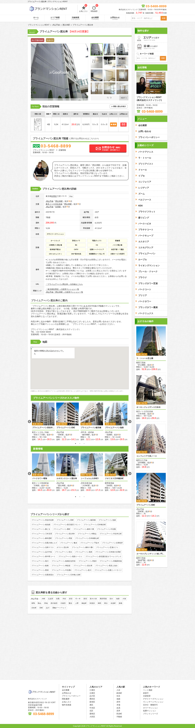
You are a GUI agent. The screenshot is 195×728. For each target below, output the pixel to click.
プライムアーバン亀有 (68, 543)
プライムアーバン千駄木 (89, 543)
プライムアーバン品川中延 (41, 552)
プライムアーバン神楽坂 (61, 565)
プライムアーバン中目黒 (106, 529)
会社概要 (95, 18)
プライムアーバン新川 (82, 570)
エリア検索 (55, 18)
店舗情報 (62, 150)
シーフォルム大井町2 (89, 478)
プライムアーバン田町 (66, 427)
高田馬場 (103, 599)
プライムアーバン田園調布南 (110, 561)
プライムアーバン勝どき (40, 529)
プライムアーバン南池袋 (40, 524)
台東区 (92, 693)
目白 (111, 599)
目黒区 (54, 196)
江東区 (92, 690)
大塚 (124, 599)
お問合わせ (115, 18)
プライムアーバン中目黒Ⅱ (61, 570)
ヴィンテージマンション (153, 702)
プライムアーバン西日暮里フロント (67, 524)
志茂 (118, 708)
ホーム (36, 18)
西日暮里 (54, 603)
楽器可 (146, 693)
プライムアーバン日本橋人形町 (69, 575)
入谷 (118, 690)
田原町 (119, 713)
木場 (118, 705)
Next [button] (129, 421)
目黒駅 (58, 207)
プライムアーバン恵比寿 (82, 565)
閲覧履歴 (94, 8)
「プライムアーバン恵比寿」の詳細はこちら (64, 284)
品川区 (92, 696)
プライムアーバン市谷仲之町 (110, 534)
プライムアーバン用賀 (63, 538)
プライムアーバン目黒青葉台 (42, 575)
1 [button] (75, 443)
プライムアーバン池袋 (114, 427)
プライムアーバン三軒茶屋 (41, 534)
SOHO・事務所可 (150, 705)
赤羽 (118, 702)
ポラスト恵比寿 (63, 547)
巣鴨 (33, 603)
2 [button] (79, 443)
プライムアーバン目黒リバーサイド (108, 570)
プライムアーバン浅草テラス (42, 547)
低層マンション (149, 710)
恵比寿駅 (59, 201)
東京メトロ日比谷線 (54, 204)
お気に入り (83, 8)
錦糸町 (119, 693)
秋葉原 (92, 603)
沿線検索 (75, 18)
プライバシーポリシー (71, 696)
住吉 (118, 696)
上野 (77, 603)
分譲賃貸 (146, 696)
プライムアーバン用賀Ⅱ (88, 561)
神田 (99, 603)
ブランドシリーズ (150, 713)
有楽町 (113, 603)
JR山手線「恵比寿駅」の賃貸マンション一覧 (64, 292)
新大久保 (93, 599)
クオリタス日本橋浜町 (114, 478)
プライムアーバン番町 (61, 529)
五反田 (50, 599)
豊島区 (92, 713)
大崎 (43, 599)
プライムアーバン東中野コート (43, 556)
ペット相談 (147, 690)
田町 (41, 608)
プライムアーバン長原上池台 (106, 565)
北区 (91, 710)
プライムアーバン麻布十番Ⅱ (82, 547)
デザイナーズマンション (153, 699)
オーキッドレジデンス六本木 (148, 407)
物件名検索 (66, 705)
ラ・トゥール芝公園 (144, 358)
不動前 (119, 716)
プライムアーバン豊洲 (40, 570)
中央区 (92, 708)
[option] (43, 421)
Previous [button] (29, 421)
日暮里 (63, 603)
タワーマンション (150, 708)
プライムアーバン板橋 (40, 565)
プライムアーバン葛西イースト (70, 556)
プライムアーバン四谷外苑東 (43, 427)
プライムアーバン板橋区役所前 (64, 561)
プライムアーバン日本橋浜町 (95, 524)
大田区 (92, 716)
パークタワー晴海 (39, 478)
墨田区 (92, 699)
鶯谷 (70, 603)
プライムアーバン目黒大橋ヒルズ (44, 543)
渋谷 (64, 599)
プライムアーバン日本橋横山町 (87, 538)
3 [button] (84, 443)
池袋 (117, 599)
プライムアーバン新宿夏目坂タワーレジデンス (103, 556)
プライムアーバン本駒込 (87, 534)
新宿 (85, 599)
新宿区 (92, 702)
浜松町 (34, 608)
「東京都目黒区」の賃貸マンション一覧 (62, 289)
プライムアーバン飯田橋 (91, 427)
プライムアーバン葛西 (83, 552)
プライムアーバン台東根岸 (112, 543)
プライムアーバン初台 (63, 552)
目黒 (58, 599)
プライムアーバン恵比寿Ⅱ (65, 534)
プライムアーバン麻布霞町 (41, 538)
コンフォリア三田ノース (146, 456)
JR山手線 (49, 201)
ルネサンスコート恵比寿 (67, 478)
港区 (91, 705)
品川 (47, 608)
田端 (46, 603)
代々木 (78, 599)
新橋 (120, 603)
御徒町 (84, 603)
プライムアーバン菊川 (40, 561)
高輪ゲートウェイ (59, 608)
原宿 (70, 599)
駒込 (39, 603)
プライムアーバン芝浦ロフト (107, 547)
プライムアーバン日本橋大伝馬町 (108, 552)
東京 (106, 603)
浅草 (118, 710)
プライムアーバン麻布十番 (83, 529)
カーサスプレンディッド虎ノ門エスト (151, 554)
